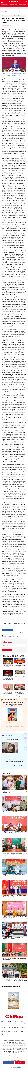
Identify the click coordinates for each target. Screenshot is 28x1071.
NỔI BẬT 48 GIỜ (7, 735)
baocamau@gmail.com (15, 1055)
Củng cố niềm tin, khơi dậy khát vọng (14, 722)
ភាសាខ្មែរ (22, 4)
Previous (3, 998)
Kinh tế (13, 7)
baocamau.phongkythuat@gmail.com (14, 1057)
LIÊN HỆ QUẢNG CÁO (3, 1034)
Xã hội (17, 7)
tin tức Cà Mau (8, 636)
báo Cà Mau (10, 635)
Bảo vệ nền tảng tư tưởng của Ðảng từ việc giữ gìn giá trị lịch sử (13, 704)
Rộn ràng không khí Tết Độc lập (14, 765)
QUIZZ (15, 1031)
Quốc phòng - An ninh (17, 1024)
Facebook (9, 1062)
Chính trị (9, 7)
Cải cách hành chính (3, 1024)
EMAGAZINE (9, 1031)
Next (24, 998)
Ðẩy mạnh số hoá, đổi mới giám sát (14, 756)
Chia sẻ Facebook (8, 630)
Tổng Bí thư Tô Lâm (14, 636)
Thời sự (4, 7)
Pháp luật (23, 1023)
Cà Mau (14, 635)
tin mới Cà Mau (19, 635)
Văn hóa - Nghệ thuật (3, 1028)
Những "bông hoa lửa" (13, 739)
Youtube (19, 1062)
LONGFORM (23, 1027)
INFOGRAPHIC (4, 1031)
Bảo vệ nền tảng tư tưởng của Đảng (16, 10)
